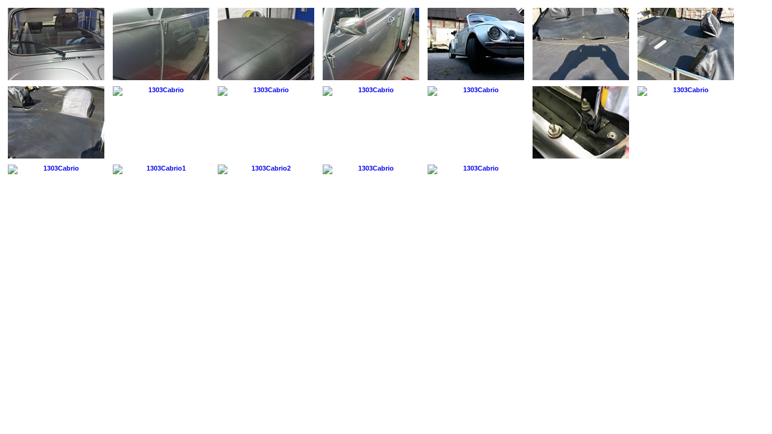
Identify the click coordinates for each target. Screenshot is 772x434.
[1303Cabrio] (56, 44)
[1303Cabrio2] (266, 169)
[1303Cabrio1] (161, 169)
